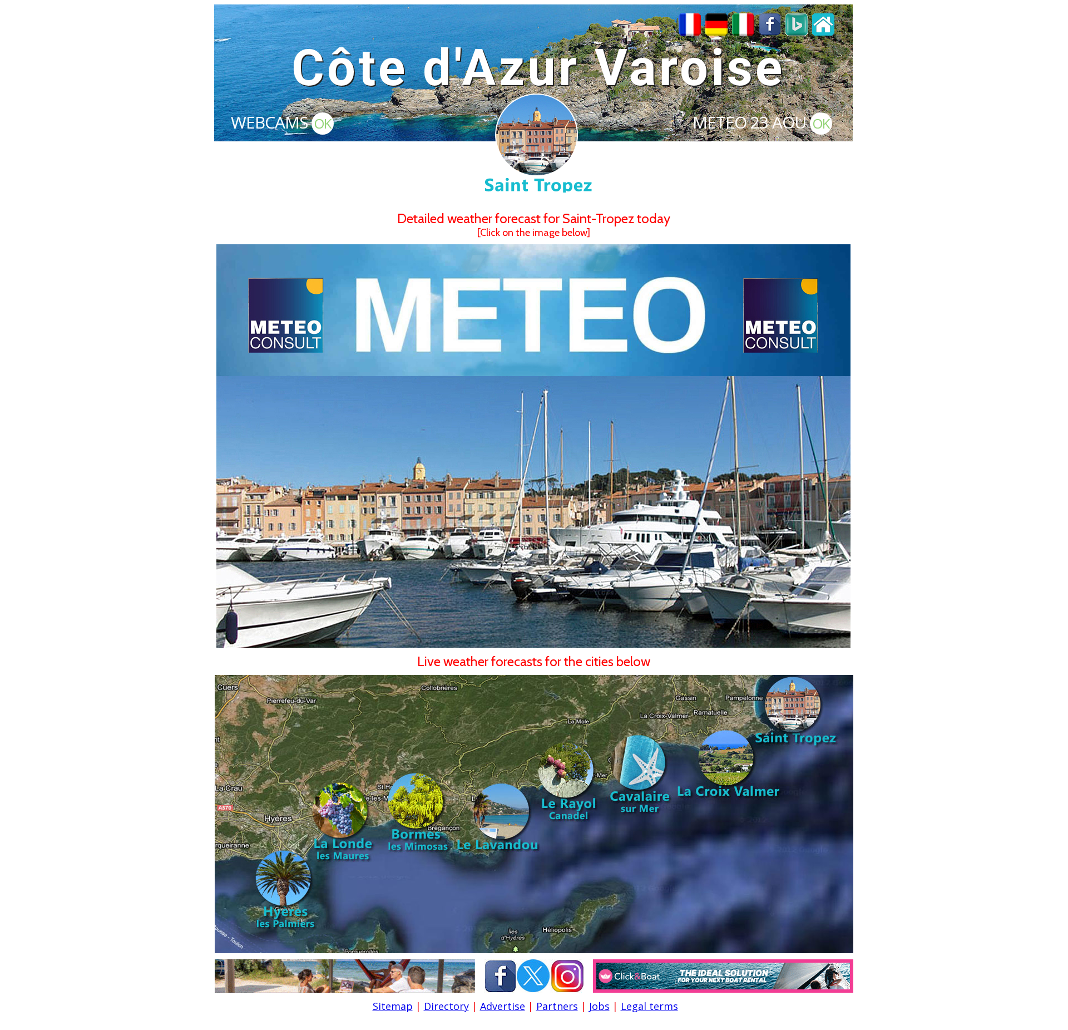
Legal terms (649, 1006)
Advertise (502, 1006)
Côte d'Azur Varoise (538, 68)
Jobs (599, 1006)
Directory (446, 1006)
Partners (557, 1006)
